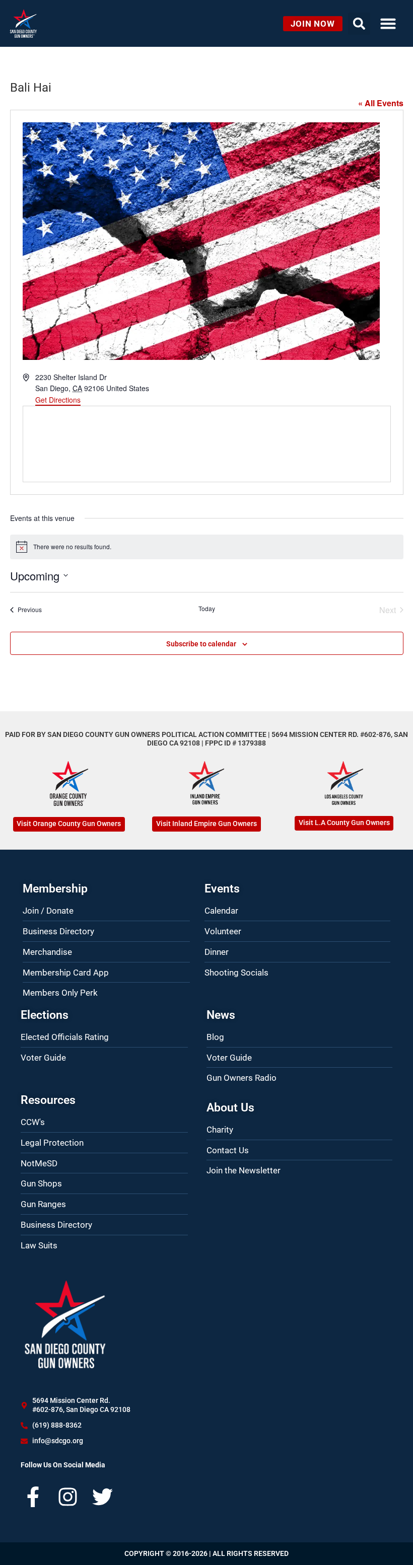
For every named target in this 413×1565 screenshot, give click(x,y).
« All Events (380, 103)
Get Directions (58, 400)
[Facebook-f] (33, 1496)
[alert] (206, 547)
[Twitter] (102, 1496)
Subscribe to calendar (201, 644)
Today (206, 609)
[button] (388, 23)
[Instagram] (67, 1496)
